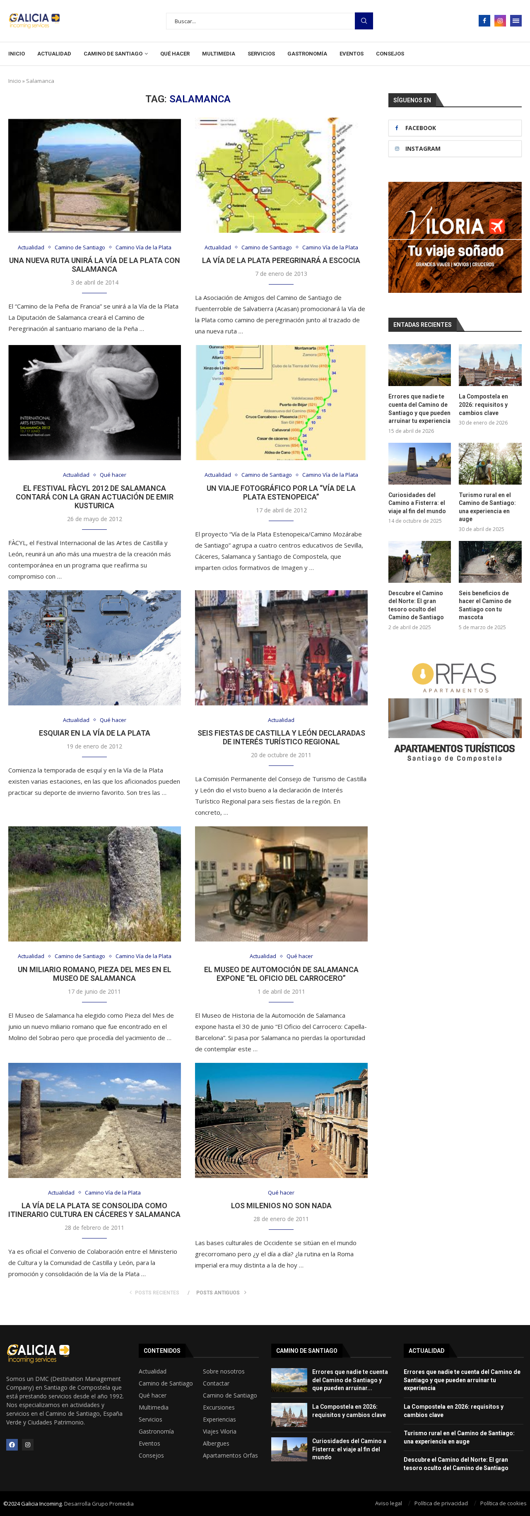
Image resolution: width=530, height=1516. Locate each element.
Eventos (352, 54)
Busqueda (364, 20)
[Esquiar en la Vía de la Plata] (94, 647)
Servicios (261, 54)
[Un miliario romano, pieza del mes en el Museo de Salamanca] (94, 883)
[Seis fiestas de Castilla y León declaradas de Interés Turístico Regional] (281, 647)
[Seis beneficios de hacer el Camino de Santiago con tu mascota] (490, 562)
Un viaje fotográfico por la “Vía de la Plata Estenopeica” (281, 492)
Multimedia (218, 54)
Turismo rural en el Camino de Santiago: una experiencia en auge (487, 507)
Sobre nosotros (224, 1371)
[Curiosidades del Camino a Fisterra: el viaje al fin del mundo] (419, 464)
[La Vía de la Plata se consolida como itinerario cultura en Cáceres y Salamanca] (94, 1120)
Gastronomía (307, 54)
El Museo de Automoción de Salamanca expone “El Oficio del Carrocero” (281, 974)
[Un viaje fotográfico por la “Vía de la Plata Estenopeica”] (281, 402)
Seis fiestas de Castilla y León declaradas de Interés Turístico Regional (281, 737)
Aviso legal (388, 1503)
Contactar (216, 1383)
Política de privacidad (441, 1503)
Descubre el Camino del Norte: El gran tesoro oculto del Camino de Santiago (416, 605)
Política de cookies (503, 1503)
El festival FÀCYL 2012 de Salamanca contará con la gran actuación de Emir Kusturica (94, 497)
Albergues (216, 1443)
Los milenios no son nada (281, 1205)
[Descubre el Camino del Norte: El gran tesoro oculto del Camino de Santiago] (419, 562)
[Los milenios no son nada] (281, 1120)
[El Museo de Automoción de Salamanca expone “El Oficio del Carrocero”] (281, 883)
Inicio (16, 54)
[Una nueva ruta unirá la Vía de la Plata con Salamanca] (94, 175)
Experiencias (219, 1419)
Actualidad (54, 54)
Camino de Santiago (113, 54)
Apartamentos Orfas (230, 1455)
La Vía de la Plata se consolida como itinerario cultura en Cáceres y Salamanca (94, 1210)
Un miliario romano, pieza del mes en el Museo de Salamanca (94, 974)
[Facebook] (484, 21)
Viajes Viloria (219, 1431)
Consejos (390, 54)
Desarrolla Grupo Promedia (99, 1503)
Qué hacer (175, 54)
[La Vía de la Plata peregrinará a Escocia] (281, 175)
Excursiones (219, 1407)
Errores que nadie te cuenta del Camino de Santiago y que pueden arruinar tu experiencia (419, 408)
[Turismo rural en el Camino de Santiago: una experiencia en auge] (490, 464)
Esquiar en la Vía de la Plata (94, 733)
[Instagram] (500, 21)
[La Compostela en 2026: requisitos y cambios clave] (490, 365)
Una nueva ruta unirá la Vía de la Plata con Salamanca (94, 264)
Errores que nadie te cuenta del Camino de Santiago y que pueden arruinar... (350, 1380)
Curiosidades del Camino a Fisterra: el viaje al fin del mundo (417, 503)
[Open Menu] (516, 21)
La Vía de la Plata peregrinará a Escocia (281, 260)
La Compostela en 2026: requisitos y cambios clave (483, 404)
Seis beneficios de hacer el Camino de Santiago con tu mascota (485, 605)
